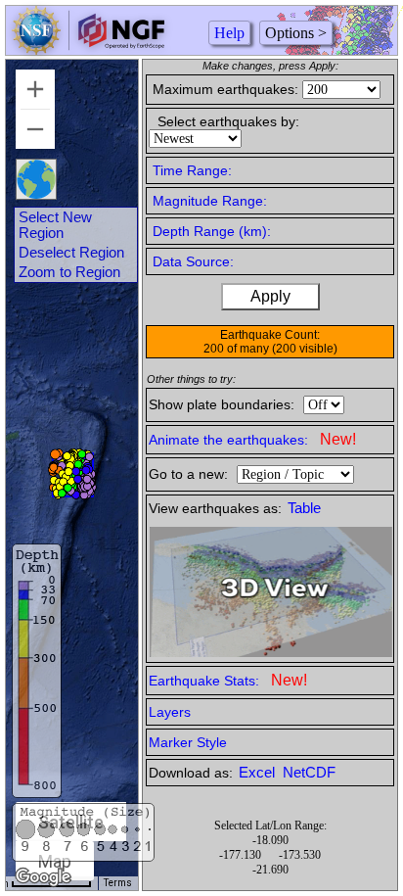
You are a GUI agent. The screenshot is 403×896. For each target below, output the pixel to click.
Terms (118, 882)
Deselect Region (71, 252)
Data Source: (193, 261)
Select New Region (55, 225)
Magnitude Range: (210, 201)
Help (229, 32)
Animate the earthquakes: (252, 439)
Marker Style (188, 742)
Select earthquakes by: (228, 121)
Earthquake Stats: (228, 680)
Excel (259, 772)
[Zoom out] (35, 129)
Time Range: (192, 170)
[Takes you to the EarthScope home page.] (88, 49)
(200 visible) (304, 348)
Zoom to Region (69, 272)
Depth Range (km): (212, 231)
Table (304, 508)
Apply (270, 296)
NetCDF (309, 772)
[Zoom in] (35, 89)
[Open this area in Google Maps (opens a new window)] (43, 877)
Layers (170, 712)
